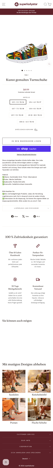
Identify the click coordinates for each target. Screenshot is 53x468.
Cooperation (26, 446)
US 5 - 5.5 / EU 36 (18, 102)
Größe (26, 97)
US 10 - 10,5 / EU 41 (35, 115)
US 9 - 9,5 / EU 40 (17, 115)
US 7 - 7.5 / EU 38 (18, 108)
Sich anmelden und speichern (26, 452)
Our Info (25, 440)
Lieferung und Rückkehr (26, 208)
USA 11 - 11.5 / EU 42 (26, 122)
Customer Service (26, 434)
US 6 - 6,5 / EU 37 (35, 102)
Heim (26, 75)
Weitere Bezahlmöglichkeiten (26, 154)
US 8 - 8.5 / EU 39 (35, 108)
